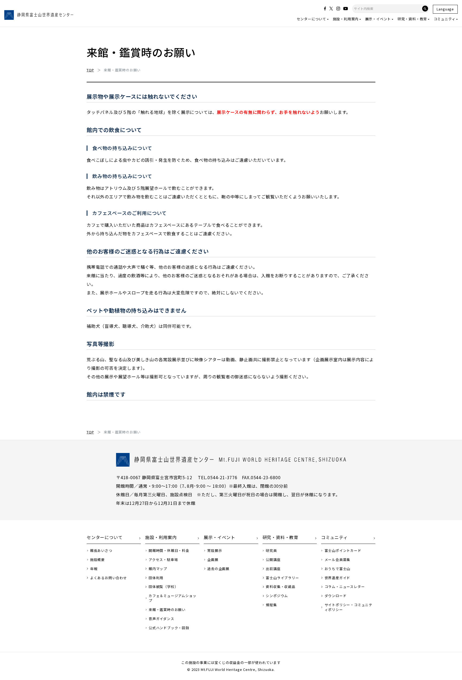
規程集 (271, 604)
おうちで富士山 (338, 568)
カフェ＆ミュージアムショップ (172, 598)
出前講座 (273, 568)
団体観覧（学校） (163, 586)
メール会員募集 (338, 559)
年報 (94, 568)
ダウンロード (336, 595)
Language (445, 8)
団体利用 (156, 577)
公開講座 (273, 559)
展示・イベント (378, 18)
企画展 (212, 559)
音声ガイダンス (161, 618)
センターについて (311, 18)
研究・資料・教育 (412, 18)
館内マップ (158, 568)
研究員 (271, 550)
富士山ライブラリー (282, 577)
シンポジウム (277, 595)
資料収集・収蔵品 (280, 586)
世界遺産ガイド (338, 577)
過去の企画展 (218, 568)
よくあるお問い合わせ (108, 577)
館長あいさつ (101, 550)
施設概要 (97, 559)
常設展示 (214, 550)
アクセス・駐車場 (163, 559)
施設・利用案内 (346, 18)
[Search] (425, 8)
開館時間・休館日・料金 (169, 550)
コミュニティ (445, 18)
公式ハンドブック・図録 (169, 627)
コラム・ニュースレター (345, 586)
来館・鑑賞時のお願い (167, 609)
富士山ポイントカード (343, 550)
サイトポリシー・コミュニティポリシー (348, 607)
